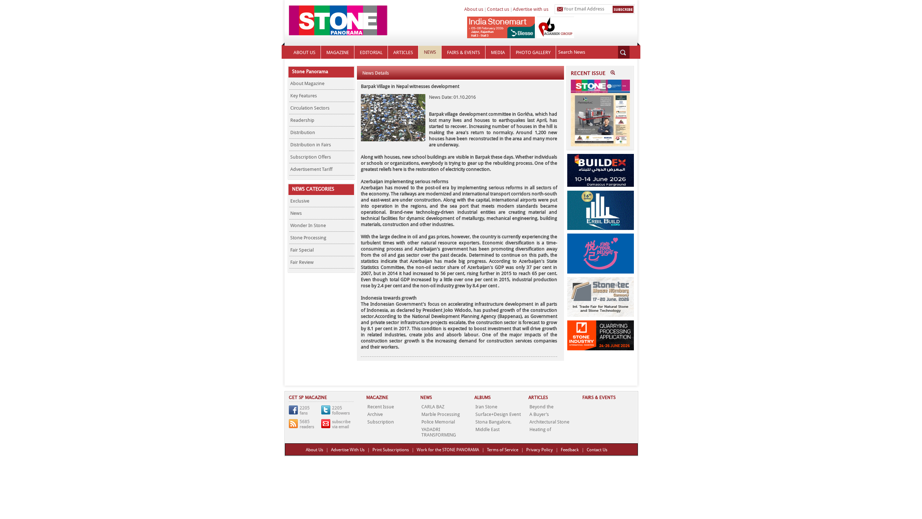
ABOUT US (304, 52)
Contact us (498, 9)
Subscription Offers (310, 157)
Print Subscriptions (390, 449)
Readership (302, 120)
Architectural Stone (549, 422)
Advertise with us (531, 9)
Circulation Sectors (310, 108)
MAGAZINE (337, 52)
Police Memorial (438, 422)
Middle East (487, 429)
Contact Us (597, 449)
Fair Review (302, 262)
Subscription (380, 422)
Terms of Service (502, 449)
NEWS (430, 52)
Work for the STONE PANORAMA (448, 449)
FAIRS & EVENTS (463, 52)
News (296, 213)
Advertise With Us (347, 449)
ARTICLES (403, 52)
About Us (314, 449)
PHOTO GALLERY (533, 52)
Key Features (303, 95)
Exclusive (299, 201)
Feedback (570, 449)
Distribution (302, 132)
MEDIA (498, 52)
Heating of (540, 429)
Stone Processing (308, 237)
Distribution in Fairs (310, 144)
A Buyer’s (539, 414)
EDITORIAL (371, 52)
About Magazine (307, 83)
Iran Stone (486, 406)
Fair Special (302, 250)
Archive (375, 414)
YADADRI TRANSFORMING (438, 432)
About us (473, 9)
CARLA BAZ (432, 406)
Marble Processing (440, 414)
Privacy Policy (539, 449)
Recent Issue (380, 406)
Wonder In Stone (308, 225)
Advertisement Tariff (311, 169)
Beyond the (541, 406)
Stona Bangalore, (493, 422)
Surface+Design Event (498, 414)
